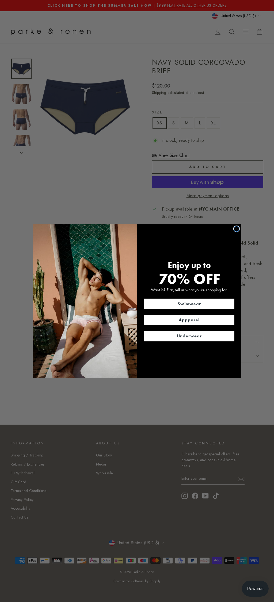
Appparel (189, 319)
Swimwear (189, 303)
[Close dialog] (236, 228)
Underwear (189, 335)
